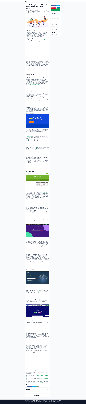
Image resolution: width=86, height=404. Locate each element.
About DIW (38, 1)
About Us (37, 400)
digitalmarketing (29, 384)
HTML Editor (54, 400)
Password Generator (27, 401)
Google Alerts (47, 293)
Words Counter (51, 400)
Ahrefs (40, 290)
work (54, 29)
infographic (53, 24)
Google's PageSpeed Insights (38, 150)
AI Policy (44, 400)
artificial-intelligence (54, 18)
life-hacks (53, 25)
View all (47, 389)
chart (52, 19)
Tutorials (56, 17)
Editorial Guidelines (43, 1)
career (58, 18)
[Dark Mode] (59, 1)
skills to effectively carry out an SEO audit (35, 84)
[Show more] (39, 386)
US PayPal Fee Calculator (56, 401)
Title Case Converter (33, 401)
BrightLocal (35, 147)
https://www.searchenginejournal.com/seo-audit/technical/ (36, 382)
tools (52, 29)
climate (55, 19)
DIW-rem (33, 384)
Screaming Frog (43, 192)
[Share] (48, 8)
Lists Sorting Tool (50, 401)
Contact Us (47, 400)
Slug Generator (59, 400)
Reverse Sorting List (44, 401)
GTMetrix (45, 150)
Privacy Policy (40, 400)
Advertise (31, 1)
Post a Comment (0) (37, 395)
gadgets (53, 23)
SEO (34, 384)
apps (59, 17)
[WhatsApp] (36, 386)
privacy (56, 25)
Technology (53, 17)
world (56, 29)
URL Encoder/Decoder (39, 401)
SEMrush (47, 192)
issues (56, 24)
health (55, 23)
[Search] (60, 1)
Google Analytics (29, 136)
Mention (42, 293)
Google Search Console (30, 139)
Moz (42, 290)
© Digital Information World (28, 400)
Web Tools (35, 1)
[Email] (38, 386)
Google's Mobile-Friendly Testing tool (39, 206)
